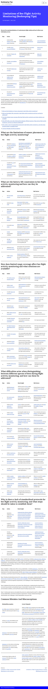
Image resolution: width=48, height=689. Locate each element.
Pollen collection (25, 654)
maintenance (21, 300)
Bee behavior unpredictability (24, 143)
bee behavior (23, 102)
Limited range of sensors (40, 153)
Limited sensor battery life (40, 143)
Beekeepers (4, 632)
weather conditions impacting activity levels (11, 478)
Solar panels (36, 297)
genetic (41, 406)
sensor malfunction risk (39, 145)
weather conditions (12, 156)
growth (30, 658)
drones (28, 459)
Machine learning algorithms (40, 340)
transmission (21, 157)
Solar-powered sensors (23, 297)
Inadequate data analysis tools (25, 171)
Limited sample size (37, 404)
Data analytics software (23, 348)
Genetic (19, 404)
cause (41, 203)
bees (23, 321)
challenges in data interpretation (24, 517)
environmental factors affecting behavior (10, 423)
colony (43, 609)
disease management (30, 613)
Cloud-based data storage (38, 246)
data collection (24, 255)
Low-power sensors (21, 195)
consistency (20, 446)
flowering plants (25, 658)
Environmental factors (38, 395)
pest (24, 613)
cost (13, 162)
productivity (38, 609)
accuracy (22, 49)
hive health (30, 630)
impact (32, 47)
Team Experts (6, 20)
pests (39, 635)
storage (28, 248)
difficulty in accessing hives (24, 144)
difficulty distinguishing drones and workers (11, 461)
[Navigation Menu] (43, 3)
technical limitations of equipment (10, 485)
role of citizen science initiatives (29, 572)
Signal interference (22, 284)
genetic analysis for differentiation (10, 406)
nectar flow (11, 634)
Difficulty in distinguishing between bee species (41, 85)
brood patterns (36, 612)
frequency (25, 209)
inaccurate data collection (40, 423)
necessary (4, 658)
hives (3, 634)
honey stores (42, 612)
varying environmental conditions (24, 513)
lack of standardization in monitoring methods (39, 157)
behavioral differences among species (10, 389)
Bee (20, 40)
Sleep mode (19, 202)
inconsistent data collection (39, 447)
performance (27, 649)
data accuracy (39, 241)
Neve (2, 687)
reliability (26, 307)
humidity (24, 421)
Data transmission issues (40, 172)
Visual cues (20, 396)
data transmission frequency (9, 211)
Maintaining (19, 231)
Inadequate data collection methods (25, 512)
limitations (9, 41)
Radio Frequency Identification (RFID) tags (11, 327)
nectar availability (39, 619)
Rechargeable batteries (21, 217)
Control (8, 231)
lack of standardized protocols (10, 446)
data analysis (10, 174)
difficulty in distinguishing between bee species (12, 85)
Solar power (19, 224)
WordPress (11, 687)
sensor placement (11, 145)
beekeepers (30, 41)
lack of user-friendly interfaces (25, 173)
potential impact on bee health (24, 518)
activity (8, 43)
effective (36, 299)
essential (37, 632)
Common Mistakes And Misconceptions (11, 128)
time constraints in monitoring (9, 430)
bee (13, 41)
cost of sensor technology (26, 163)
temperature (27, 231)
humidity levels (22, 233)
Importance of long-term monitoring (25, 534)
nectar (37, 636)
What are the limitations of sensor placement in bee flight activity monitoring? (20, 111)
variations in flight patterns (39, 468)
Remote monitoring (21, 254)
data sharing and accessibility (21, 578)
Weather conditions (22, 154)
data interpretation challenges (9, 492)
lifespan (40, 218)
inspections (8, 649)
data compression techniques (9, 241)
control (40, 233)
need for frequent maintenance (26, 165)
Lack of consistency (39, 522)
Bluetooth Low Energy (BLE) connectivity (11, 320)
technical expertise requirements (24, 515)
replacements (22, 56)
